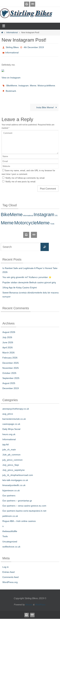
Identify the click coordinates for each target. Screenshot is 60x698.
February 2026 (9, 354)
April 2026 (7, 344)
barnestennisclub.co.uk (14, 415)
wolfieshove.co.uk (11, 543)
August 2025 (8, 379)
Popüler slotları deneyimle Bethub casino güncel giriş (29, 279)
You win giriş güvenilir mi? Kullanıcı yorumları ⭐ (26, 273)
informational (28, 212)
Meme (33, 83)
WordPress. (40, 601)
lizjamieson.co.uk (11, 487)
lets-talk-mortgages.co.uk (15, 476)
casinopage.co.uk (11, 420)
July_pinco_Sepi (10, 461)
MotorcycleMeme (46, 83)
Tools (52, 220)
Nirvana (28, 601)
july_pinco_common (12, 456)
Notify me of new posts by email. (20, 178)
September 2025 (10, 374)
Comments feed (10, 573)
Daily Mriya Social (11, 425)
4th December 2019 (34, 47)
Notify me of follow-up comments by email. (25, 174)
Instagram (23, 83)
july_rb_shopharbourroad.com (17, 471)
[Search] (44, 243)
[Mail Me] (32, 4)
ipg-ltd (5, 441)
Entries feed (8, 568)
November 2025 (10, 364)
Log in (5, 563)
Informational (12, 32)
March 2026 (8, 349)
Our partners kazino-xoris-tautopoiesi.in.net (24, 507)
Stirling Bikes (12, 47)
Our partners (8, 492)
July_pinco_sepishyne (13, 466)
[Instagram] (26, 4)
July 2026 (7, 333)
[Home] (2, 32)
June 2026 (7, 338)
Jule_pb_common (11, 451)
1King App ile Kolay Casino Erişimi (19, 284)
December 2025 (10, 359)
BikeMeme (11, 83)
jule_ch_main (9, 446)
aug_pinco (7, 410)
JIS (56, 212)
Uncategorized (9, 538)
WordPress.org (10, 578)
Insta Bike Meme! (45, 104)
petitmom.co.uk (10, 512)
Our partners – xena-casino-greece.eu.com (24, 502)
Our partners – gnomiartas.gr (17, 497)
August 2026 (8, 328)
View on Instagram (11, 76)
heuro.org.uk (8, 430)
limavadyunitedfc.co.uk (13, 481)
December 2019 (10, 385)
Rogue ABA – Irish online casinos (19, 517)
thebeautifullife (9, 527)
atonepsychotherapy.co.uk (15, 405)
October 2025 (9, 369)
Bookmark (11, 88)
